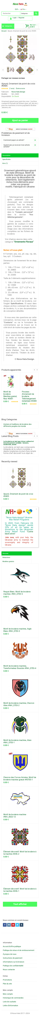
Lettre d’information (10, 1005)
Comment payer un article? (13, 140)
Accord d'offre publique (12, 946)
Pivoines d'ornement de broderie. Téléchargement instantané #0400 (29, 396)
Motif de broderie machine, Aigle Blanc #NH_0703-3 (17, 630)
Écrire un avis (20, 88)
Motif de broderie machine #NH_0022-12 (14, 815)
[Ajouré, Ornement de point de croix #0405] (10, 70)
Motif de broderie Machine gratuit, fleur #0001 (10, 395)
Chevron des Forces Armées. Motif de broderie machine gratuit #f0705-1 (19, 778)
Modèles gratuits (8, 561)
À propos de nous (9, 954)
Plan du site (7, 984)
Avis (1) (5, 163)
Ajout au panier (20, 120)
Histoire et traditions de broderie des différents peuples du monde (17, 425)
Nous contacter (9, 970)
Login (14, 18)
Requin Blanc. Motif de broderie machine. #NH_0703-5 (17, 592)
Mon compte (8, 994)
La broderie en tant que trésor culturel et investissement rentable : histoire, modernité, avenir (18, 442)
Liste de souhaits (9, 1002)
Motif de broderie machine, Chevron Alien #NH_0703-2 (18, 704)
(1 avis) (11, 88)
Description (6, 155)
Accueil (3, 31)
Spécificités (6, 159)
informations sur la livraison (13, 962)
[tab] (20, 140)
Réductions (6, 557)
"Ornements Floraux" (24, 242)
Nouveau (5, 553)
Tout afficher (20, 904)
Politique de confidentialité (13, 966)
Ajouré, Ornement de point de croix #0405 (22, 31)
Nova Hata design (18, 92)
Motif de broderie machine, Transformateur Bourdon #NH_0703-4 (19, 667)
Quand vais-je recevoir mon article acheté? (16, 146)
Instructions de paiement (12, 958)
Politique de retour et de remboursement (18, 950)
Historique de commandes (13, 998)
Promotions (7, 980)
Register (21, 18)
